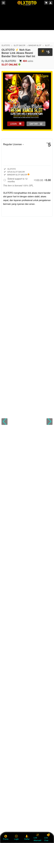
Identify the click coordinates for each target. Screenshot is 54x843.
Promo (5, 839)
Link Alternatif (37, 839)
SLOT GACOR (19, 45)
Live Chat (46, 839)
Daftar (27, 839)
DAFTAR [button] (34, 123)
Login (16, 839)
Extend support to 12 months (29, 180)
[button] (5, 421)
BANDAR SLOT (34, 45)
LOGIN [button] (13, 123)
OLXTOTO (6, 45)
